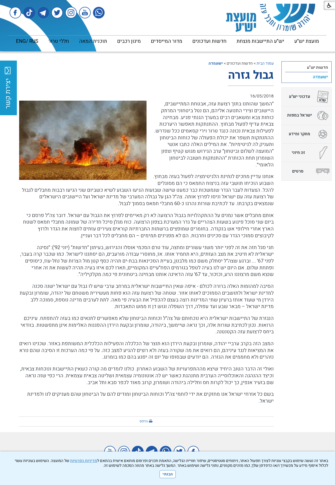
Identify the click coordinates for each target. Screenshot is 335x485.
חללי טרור (58, 41)
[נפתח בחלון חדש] (99, 12)
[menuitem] (306, 41)
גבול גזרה (251, 75)
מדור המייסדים (166, 41)
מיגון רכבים (129, 41)
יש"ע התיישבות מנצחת (260, 41)
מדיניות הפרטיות (83, 461)
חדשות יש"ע (317, 67)
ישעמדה (216, 63)
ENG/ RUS (27, 41)
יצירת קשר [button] (8, 93)
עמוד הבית (265, 63)
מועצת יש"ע (306, 41)
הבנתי (167, 474)
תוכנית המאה (93, 41)
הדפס (143, 421)
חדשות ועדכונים (209, 41)
